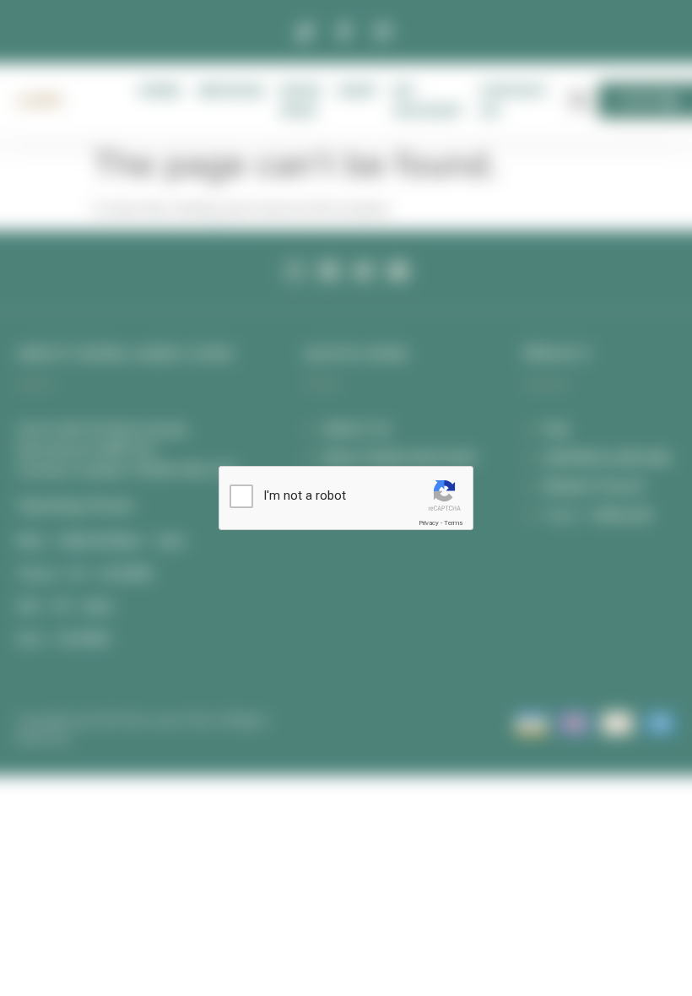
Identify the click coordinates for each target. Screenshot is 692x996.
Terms (453, 523)
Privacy (429, 523)
